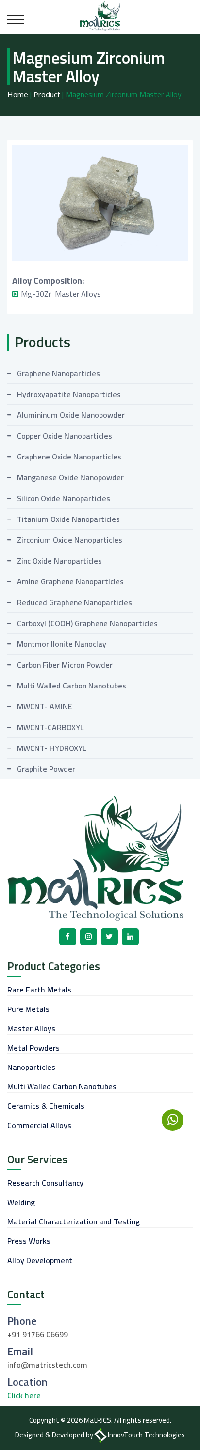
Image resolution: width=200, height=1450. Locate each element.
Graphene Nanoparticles (58, 373)
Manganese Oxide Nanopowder (70, 477)
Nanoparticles (31, 1067)
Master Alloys (31, 1028)
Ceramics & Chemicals (45, 1105)
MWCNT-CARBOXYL (50, 727)
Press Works (28, 1240)
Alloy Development (39, 1260)
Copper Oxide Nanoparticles (64, 436)
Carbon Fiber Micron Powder (65, 665)
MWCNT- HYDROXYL (51, 748)
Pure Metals (28, 1009)
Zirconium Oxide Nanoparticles (69, 540)
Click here (24, 1395)
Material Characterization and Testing (73, 1221)
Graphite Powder (46, 769)
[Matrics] (100, 15)
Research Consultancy (45, 1182)
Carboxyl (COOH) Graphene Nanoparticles (87, 623)
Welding (21, 1202)
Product (46, 94)
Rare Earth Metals (39, 989)
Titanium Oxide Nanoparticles (68, 519)
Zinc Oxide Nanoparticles (59, 560)
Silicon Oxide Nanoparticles (63, 498)
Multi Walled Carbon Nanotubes (71, 685)
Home (17, 94)
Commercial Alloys (39, 1125)
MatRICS (97, 1420)
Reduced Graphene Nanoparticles (74, 602)
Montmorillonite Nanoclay (61, 644)
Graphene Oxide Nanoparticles (69, 456)
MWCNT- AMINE (44, 706)
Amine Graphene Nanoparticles (70, 581)
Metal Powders (33, 1047)
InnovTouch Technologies (146, 1435)
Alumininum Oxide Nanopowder (71, 415)
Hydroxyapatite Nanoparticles (69, 394)
